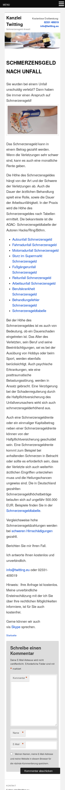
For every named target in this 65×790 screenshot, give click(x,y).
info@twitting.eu (49, 26)
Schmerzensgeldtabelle (29, 310)
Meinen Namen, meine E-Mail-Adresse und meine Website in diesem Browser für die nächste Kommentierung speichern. (31, 758)
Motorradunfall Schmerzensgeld (35, 250)
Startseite (11, 635)
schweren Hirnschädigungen (32, 530)
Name (18, 733)
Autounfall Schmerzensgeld (32, 239)
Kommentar (20, 678)
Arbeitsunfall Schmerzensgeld (33, 283)
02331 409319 (51, 22)
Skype (15, 626)
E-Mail (18, 744)
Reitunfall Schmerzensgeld (31, 277)
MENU (6, 4)
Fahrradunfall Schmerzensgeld (34, 244)
